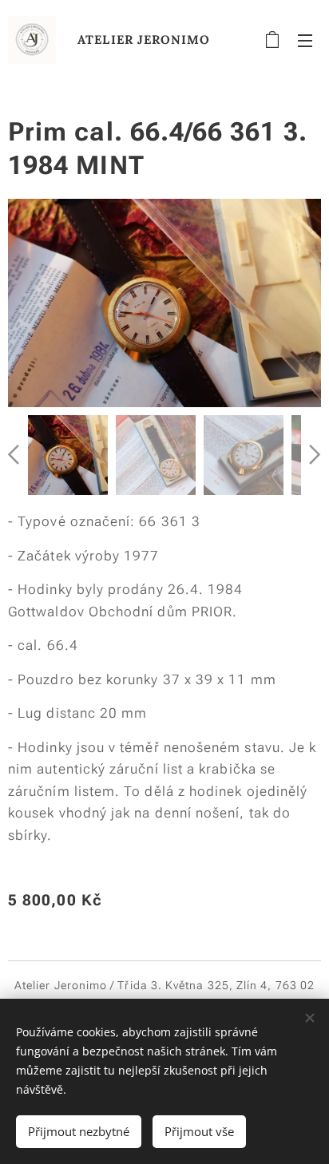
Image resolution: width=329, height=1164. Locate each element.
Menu (305, 40)
